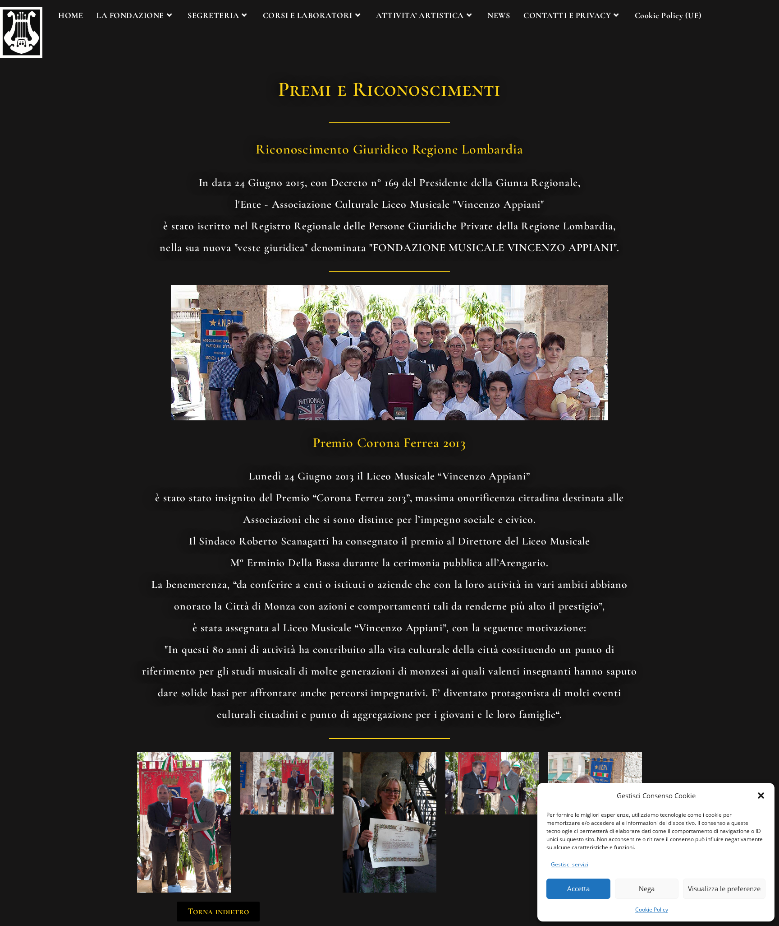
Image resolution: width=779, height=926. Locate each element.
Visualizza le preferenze (724, 888)
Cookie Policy (651, 909)
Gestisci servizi (569, 864)
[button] (760, 795)
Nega (647, 888)
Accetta (578, 888)
